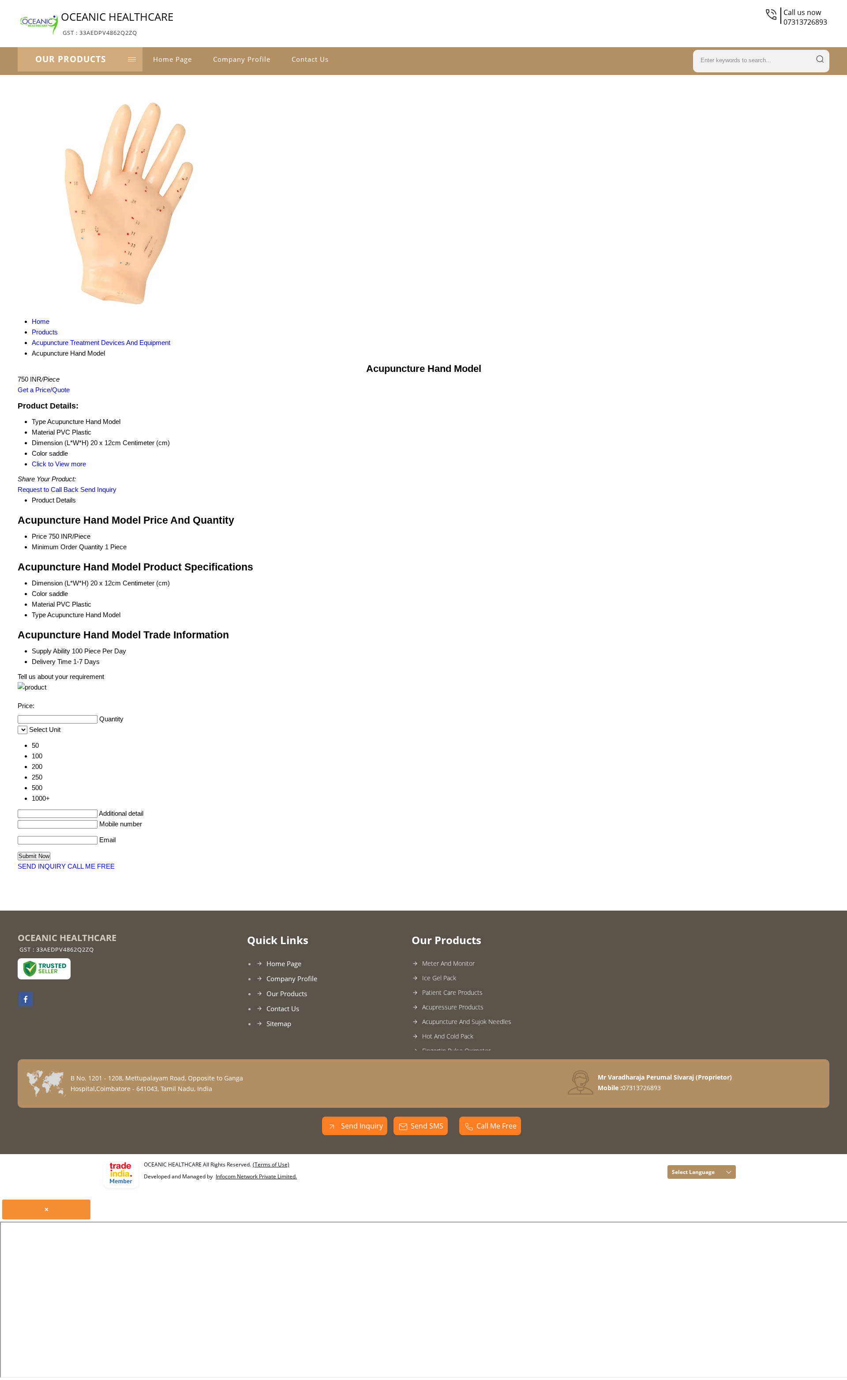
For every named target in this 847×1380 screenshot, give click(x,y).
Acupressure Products (452, 1007)
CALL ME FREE (91, 866)
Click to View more (59, 464)
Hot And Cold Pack (447, 1036)
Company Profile (241, 59)
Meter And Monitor (448, 963)
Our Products (70, 59)
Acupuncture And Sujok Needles (466, 1021)
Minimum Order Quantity (67, 547)
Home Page (172, 59)
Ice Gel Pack (439, 978)
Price (39, 536)
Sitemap (278, 1023)
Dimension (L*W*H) (60, 583)
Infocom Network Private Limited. (256, 1176)
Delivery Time (51, 661)
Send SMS (427, 1126)
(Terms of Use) (271, 1164)
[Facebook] (26, 1004)
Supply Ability (51, 651)
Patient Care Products (452, 992)
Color (39, 593)
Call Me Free (496, 1126)
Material (43, 604)
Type (39, 615)
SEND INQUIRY (42, 866)
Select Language (693, 1172)
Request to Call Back (48, 489)
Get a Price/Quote (44, 390)
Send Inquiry (98, 489)
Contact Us (310, 59)
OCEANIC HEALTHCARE (117, 23)
